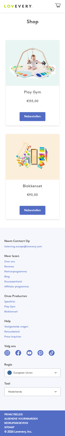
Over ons (9, 261)
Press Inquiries (12, 336)
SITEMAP (9, 427)
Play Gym (9, 306)
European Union (23, 373)
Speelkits (9, 301)
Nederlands (15, 392)
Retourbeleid (12, 331)
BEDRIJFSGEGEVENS (16, 423)
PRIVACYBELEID (13, 414)
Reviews (9, 266)
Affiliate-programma (16, 286)
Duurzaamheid (13, 281)
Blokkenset (11, 311)
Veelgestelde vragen (16, 326)
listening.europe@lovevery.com (23, 246)
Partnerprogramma (15, 271)
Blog (7, 276)
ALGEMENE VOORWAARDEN (21, 419)
